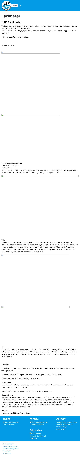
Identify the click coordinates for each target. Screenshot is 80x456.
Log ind (14, 6)
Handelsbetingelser (12, 422)
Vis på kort (62, 429)
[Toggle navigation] (20, 5)
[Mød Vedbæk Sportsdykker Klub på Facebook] (39, 436)
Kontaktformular (38, 425)
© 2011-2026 (7, 453)
